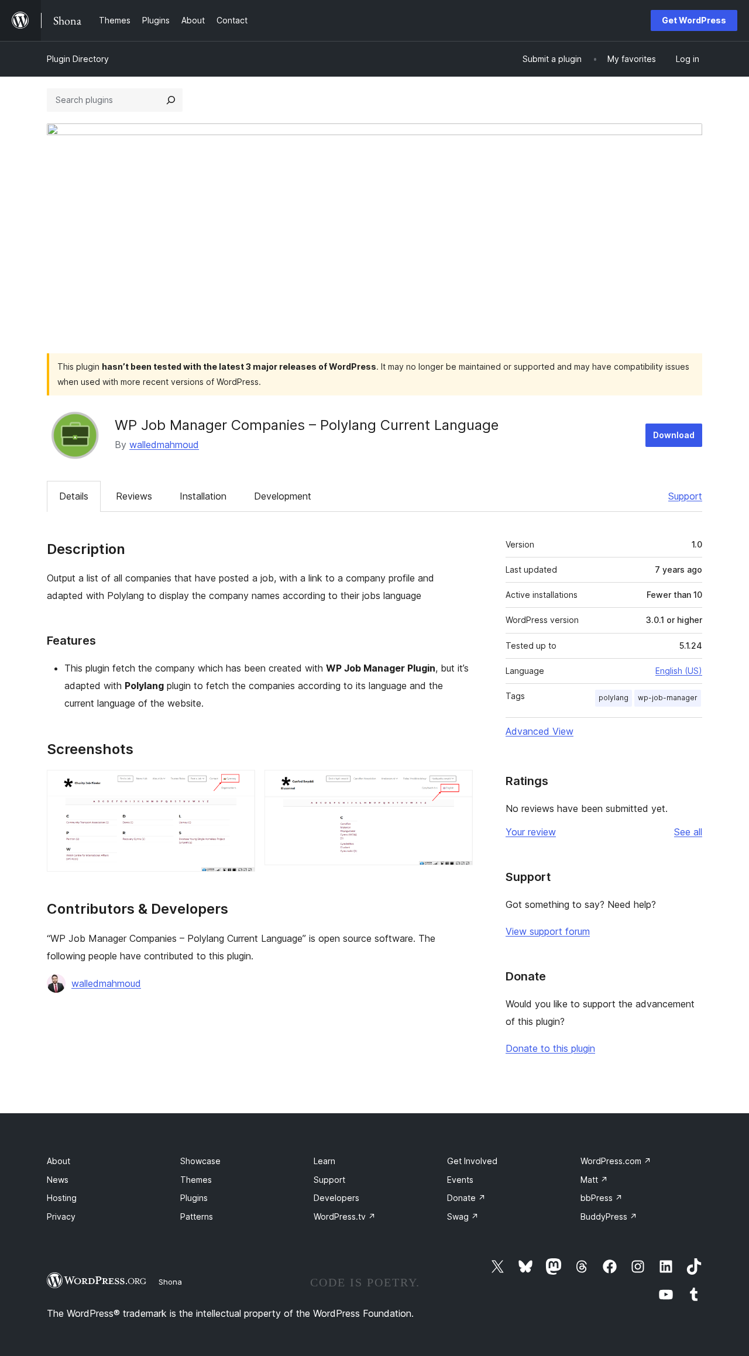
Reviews (134, 496)
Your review (531, 832)
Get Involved (472, 1161)
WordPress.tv (345, 1216)
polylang (613, 697)
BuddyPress (608, 1216)
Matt (594, 1180)
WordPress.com (615, 1161)
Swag (463, 1216)
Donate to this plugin (550, 1048)
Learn (324, 1161)
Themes (196, 1180)
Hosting (62, 1198)
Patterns (196, 1216)
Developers (336, 1198)
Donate (466, 1198)
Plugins (194, 1198)
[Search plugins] (171, 100)
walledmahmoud (164, 444)
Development (282, 496)
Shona (170, 1281)
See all (688, 832)
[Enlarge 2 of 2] (457, 785)
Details (73, 496)
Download (674, 435)
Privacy (61, 1216)
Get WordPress (694, 20)
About (58, 1161)
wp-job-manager (668, 697)
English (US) (678, 671)
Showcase (200, 1161)
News (57, 1180)
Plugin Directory (78, 59)
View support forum (548, 931)
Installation (203, 496)
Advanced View (539, 731)
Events (460, 1180)
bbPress (601, 1198)
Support (685, 496)
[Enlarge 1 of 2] (239, 785)
